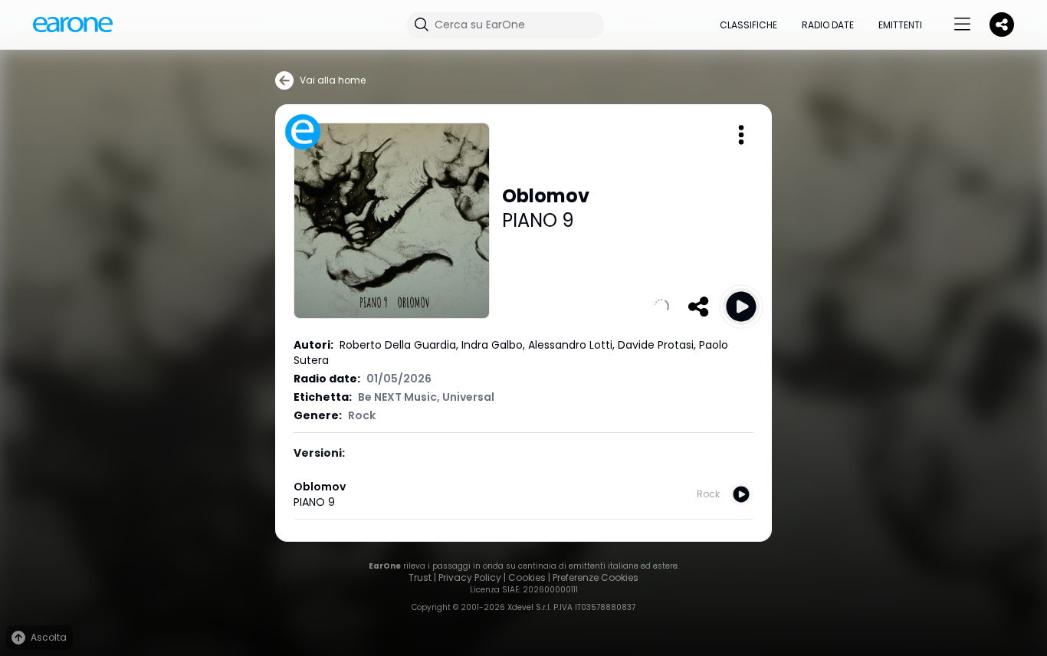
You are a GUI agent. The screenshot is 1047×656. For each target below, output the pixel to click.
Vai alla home (333, 80)
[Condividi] (698, 306)
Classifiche (748, 24)
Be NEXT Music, (400, 397)
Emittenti (900, 24)
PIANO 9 (538, 220)
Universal (468, 397)
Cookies (527, 577)
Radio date (828, 24)
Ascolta (49, 637)
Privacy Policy (469, 577)
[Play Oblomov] (741, 306)
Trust (420, 577)
